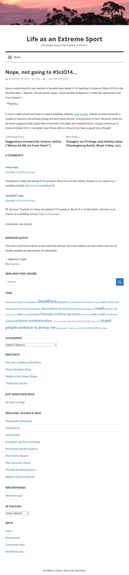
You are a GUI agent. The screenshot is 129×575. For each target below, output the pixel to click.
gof (93, 309)
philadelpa (34, 314)
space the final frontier (81, 321)
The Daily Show (73, 328)
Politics (60, 314)
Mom (21, 314)
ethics (53, 308)
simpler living (66, 321)
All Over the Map (15, 402)
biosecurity (73, 302)
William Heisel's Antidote (20, 476)
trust (81, 328)
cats (103, 302)
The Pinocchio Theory (18, 462)
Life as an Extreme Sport (64, 39)
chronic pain (113, 302)
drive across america (26, 309)
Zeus (105, 328)
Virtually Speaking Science (20, 469)
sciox (55, 321)
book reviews (85, 302)
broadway (96, 302)
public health (98, 314)
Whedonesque (13, 495)
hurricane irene (11, 315)
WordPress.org (14, 551)
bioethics (47, 301)
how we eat (111, 309)
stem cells (95, 321)
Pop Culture (73, 314)
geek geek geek (85, 309)
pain (26, 314)
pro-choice (85, 314)
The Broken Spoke (16, 383)
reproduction (111, 314)
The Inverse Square (16, 455)
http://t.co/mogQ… (50, 214)
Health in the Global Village (21, 376)
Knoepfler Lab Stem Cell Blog (22, 442)
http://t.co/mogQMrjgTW (40, 185)
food (75, 309)
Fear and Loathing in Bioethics (23, 362)
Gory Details (12, 434)
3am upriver (11, 302)
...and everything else (57, 78)
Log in (9, 530)
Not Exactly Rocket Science (21, 448)
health (100, 308)
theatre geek (61, 328)
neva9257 (11, 195)
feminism (67, 308)
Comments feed (15, 544)
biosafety (62, 302)
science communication (33, 321)
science (9, 321)
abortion (22, 302)
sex (58, 321)
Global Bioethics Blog (18, 369)
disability (9, 309)
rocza (8, 167)
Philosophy (47, 314)
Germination (12, 428)
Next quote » (12, 263)
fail (59, 309)
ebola (45, 308)
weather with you (93, 328)
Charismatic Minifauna (18, 421)
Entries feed (12, 537)
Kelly (37, 78)
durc (39, 309)
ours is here (81, 114)
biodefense (32, 302)
